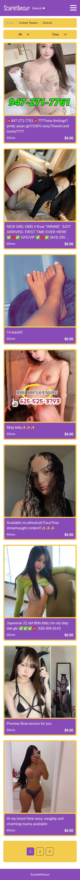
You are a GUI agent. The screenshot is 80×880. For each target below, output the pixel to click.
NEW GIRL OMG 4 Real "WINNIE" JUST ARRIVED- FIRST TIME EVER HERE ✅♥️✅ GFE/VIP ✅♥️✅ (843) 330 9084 (39, 232)
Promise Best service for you (29, 723)
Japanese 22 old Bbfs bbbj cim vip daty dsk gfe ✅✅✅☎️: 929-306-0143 (37, 625)
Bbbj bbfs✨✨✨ (21, 427)
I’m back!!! (14, 332)
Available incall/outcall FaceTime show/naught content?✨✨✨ (33, 525)
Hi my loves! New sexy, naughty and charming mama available (35, 821)
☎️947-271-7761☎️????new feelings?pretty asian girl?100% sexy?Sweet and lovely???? (38, 126)
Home (10, 23)
